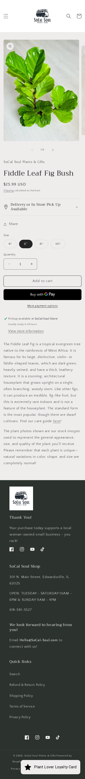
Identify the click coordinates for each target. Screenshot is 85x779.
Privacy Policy (19, 717)
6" (26, 244)
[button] (6, 16)
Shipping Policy (21, 696)
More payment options (42, 305)
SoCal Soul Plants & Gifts (40, 755)
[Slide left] (32, 150)
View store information (26, 331)
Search (14, 674)
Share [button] (13, 224)
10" (60, 245)
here (56, 421)
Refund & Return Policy (27, 685)
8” (44, 245)
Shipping (9, 190)
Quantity (10, 254)
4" (12, 245)
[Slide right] (53, 150)
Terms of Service (22, 706)
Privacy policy (20, 768)
